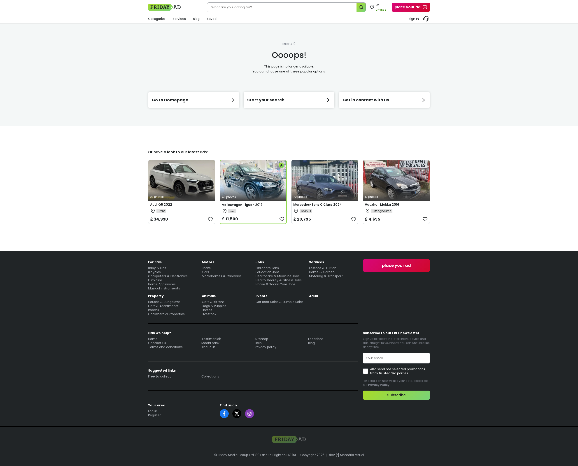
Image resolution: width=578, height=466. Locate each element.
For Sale (155, 262)
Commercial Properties (166, 314)
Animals (209, 296)
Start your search (265, 100)
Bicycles (154, 272)
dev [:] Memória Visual (346, 455)
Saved (212, 18)
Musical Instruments (164, 288)
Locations (315, 339)
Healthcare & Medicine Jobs (278, 276)
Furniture (155, 280)
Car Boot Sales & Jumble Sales (279, 302)
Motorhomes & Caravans (222, 276)
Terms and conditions (165, 347)
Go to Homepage (170, 100)
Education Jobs (268, 272)
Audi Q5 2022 (161, 204)
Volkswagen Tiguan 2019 (242, 205)
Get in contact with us (366, 100)
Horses (207, 310)
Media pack (210, 343)
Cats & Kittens (213, 302)
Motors (208, 262)
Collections (210, 376)
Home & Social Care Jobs (275, 284)
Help (258, 343)
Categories (156, 18)
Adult (313, 296)
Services (179, 18)
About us (208, 347)
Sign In (414, 18)
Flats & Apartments (163, 306)
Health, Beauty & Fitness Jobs (279, 280)
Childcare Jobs (267, 268)
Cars (205, 272)
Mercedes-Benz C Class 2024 (317, 204)
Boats (206, 268)
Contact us (157, 343)
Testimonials (211, 339)
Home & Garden (322, 272)
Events (261, 296)
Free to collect (159, 376)
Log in (152, 411)
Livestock (209, 314)
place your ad (407, 7)
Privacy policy (265, 347)
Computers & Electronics (168, 276)
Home (153, 339)
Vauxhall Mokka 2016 (382, 204)
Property (156, 296)
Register (154, 415)
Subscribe (396, 395)
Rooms (153, 310)
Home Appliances (162, 284)
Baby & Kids (157, 268)
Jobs (260, 262)
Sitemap (261, 339)
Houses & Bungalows (164, 302)
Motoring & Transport (326, 276)
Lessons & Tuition (322, 268)
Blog (196, 18)
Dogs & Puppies (214, 306)
